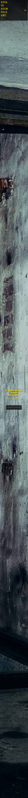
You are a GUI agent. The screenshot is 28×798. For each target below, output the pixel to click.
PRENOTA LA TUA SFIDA (14, 407)
